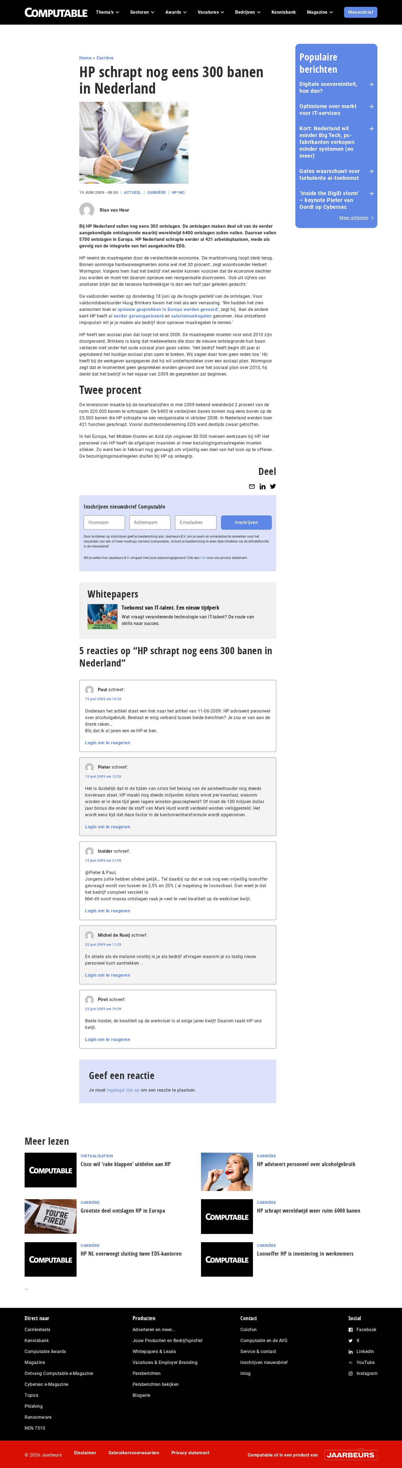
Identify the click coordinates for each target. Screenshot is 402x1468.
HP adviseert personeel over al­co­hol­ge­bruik (306, 1164)
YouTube (366, 1362)
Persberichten (147, 1373)
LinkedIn (365, 1351)
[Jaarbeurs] (348, 1455)
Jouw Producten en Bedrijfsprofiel (168, 1340)
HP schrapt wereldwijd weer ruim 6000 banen (308, 1210)
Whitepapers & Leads (154, 1351)
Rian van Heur (114, 210)
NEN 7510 (35, 1428)
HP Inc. (179, 192)
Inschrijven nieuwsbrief (264, 1362)
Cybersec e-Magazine (46, 1384)
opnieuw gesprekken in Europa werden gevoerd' (168, 309)
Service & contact (258, 1351)
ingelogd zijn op (123, 1090)
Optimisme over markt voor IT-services (328, 109)
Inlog (245, 1373)
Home (85, 57)
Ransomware (38, 1417)
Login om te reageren (107, 742)
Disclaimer (85, 1452)
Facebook (367, 1329)
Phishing (34, 1406)
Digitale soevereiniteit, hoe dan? (328, 87)
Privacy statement (190, 1452)
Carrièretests (38, 1329)
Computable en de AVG (263, 1340)
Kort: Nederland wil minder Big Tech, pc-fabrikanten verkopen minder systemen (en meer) (326, 142)
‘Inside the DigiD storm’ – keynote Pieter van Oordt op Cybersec (329, 200)
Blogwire (141, 1395)
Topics (31, 1395)
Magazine (35, 1362)
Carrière (105, 57)
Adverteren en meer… (154, 1329)
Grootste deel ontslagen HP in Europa (123, 1210)
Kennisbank (37, 1340)
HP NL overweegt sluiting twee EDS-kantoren (131, 1253)
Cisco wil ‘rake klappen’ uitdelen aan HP (126, 1164)
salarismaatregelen (191, 316)
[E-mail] (252, 486)
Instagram (367, 1373)
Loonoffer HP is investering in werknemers (305, 1253)
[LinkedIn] (262, 486)
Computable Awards (45, 1351)
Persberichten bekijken (156, 1384)
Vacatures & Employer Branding (165, 1362)
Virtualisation (97, 1156)
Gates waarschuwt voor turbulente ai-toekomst (329, 174)
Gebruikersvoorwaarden (134, 1452)
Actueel (132, 192)
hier (203, 558)
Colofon (248, 1329)
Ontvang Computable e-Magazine (59, 1373)
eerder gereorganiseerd (139, 316)
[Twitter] (273, 486)
